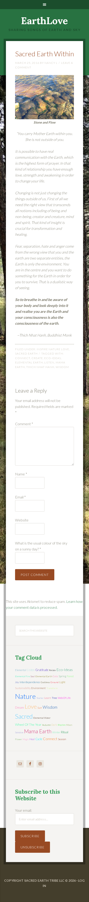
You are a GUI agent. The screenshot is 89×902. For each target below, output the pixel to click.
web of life (64, 697)
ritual (64, 732)
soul (33, 676)
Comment (24, 424)
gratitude (41, 670)
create (37, 358)
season (62, 739)
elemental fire (22, 676)
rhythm (61, 724)
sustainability (23, 688)
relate (52, 670)
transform (52, 688)
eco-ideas (52, 358)
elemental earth (29, 362)
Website (22, 520)
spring (62, 676)
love (31, 706)
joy (17, 682)
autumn (46, 724)
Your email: (23, 810)
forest (70, 676)
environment (38, 688)
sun (39, 707)
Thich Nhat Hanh (40, 367)
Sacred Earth (26, 353)
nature (25, 696)
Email (20, 497)
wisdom (62, 367)
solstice (19, 732)
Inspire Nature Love (53, 349)
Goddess (45, 682)
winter (56, 732)
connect (22, 358)
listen (49, 362)
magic (26, 739)
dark (54, 724)
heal (32, 739)
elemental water (42, 717)
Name (21, 474)
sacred (24, 716)
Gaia (55, 676)
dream (19, 707)
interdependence (30, 682)
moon (69, 724)
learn (47, 698)
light (62, 682)
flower (18, 739)
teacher (40, 698)
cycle (38, 739)
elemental (20, 670)
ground (54, 682)
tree (54, 698)
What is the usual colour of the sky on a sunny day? (41, 546)
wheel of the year (28, 724)
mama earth (38, 731)
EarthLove (44, 21)
